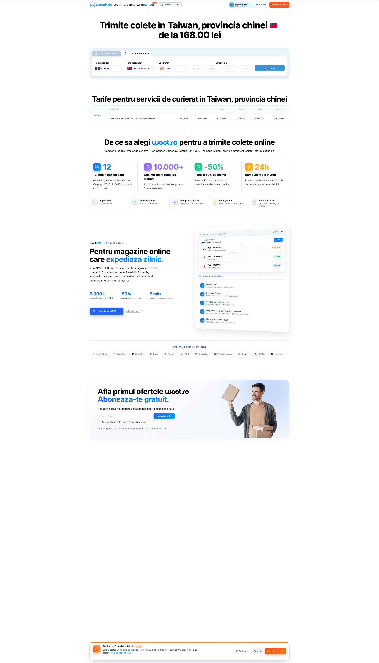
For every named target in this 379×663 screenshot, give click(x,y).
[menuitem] (118, 4)
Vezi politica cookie (120, 653)
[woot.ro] (101, 5)
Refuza (257, 651)
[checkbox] (122, 422)
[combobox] (109, 68)
